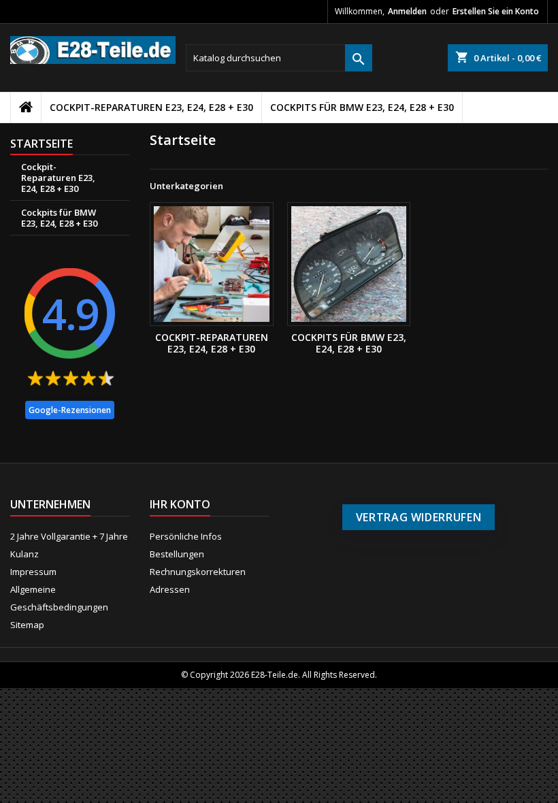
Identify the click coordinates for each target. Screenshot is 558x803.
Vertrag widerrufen (419, 517)
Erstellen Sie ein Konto (496, 11)
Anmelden (407, 11)
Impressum (33, 572)
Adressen (170, 589)
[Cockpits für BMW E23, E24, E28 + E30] (349, 264)
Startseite (41, 143)
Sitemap (27, 625)
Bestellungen (177, 554)
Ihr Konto (180, 504)
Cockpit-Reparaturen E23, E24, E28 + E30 (151, 107)
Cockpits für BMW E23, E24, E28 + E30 (362, 107)
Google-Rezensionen (70, 410)
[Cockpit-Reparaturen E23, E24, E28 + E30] (212, 264)
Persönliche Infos (186, 536)
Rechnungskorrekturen (198, 572)
